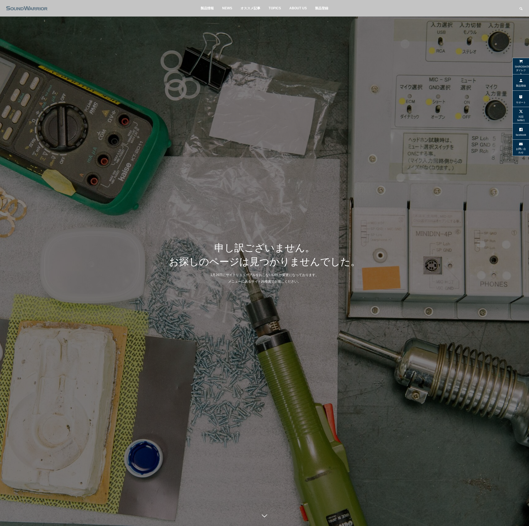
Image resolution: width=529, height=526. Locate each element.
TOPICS (275, 8)
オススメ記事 (250, 8)
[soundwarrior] (27, 8)
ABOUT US (298, 8)
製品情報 (207, 8)
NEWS (227, 8)
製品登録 (321, 8)
